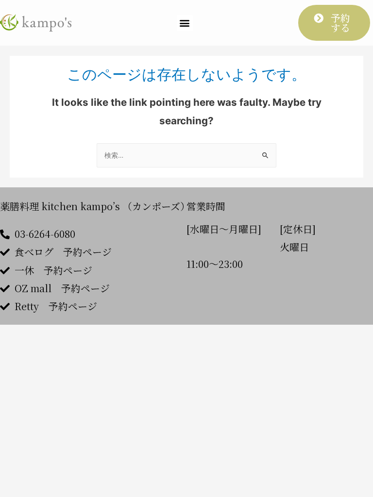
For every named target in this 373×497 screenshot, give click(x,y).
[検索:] (186, 155)
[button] (185, 23)
